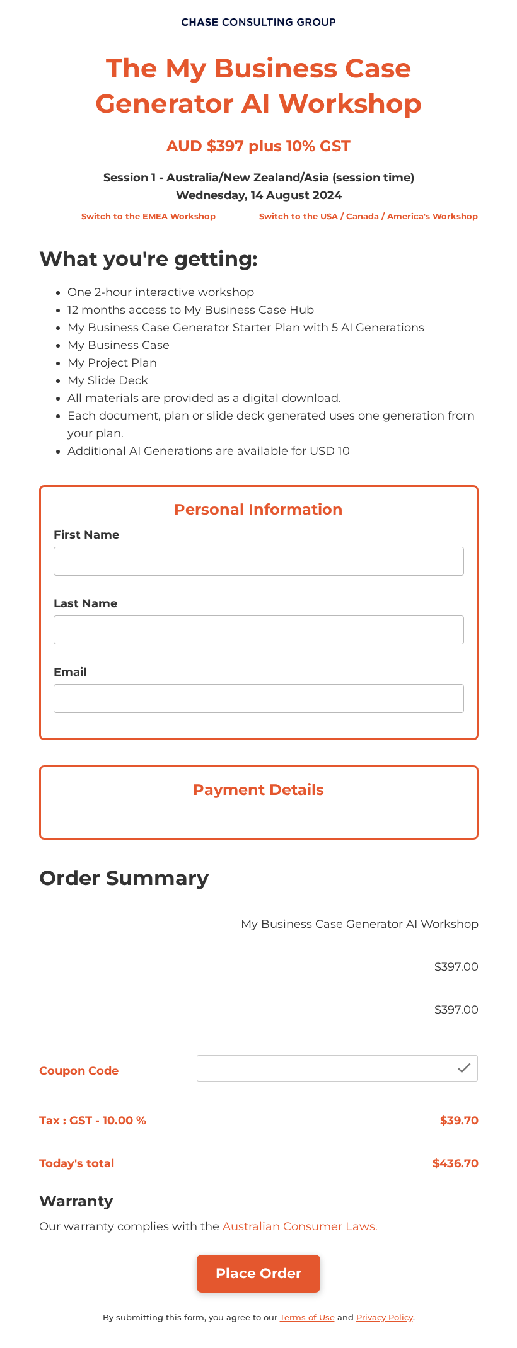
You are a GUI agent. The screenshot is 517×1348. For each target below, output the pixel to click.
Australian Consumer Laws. (300, 1226)
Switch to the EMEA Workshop (148, 216)
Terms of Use (307, 1317)
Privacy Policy (384, 1317)
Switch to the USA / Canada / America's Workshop (368, 216)
